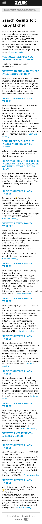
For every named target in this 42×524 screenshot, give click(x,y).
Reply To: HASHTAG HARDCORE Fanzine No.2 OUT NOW (20, 72)
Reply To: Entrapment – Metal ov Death (17, 434)
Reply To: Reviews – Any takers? (17, 100)
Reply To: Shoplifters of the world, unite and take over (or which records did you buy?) (20, 165)
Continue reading (17, 52)
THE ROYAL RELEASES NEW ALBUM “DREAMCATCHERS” (18, 58)
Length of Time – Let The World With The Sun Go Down (18, 143)
